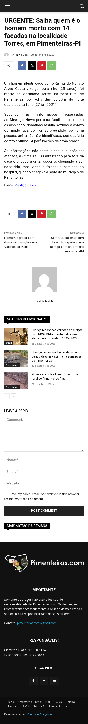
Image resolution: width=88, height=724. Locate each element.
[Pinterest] (41, 65)
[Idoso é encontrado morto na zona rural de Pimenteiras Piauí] (16, 380)
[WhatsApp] (51, 65)
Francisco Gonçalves (39, 714)
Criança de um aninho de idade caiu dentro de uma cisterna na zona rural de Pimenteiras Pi (56, 356)
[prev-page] (7, 396)
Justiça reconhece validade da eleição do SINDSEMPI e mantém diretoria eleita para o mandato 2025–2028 (57, 334)
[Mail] (54, 681)
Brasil (9, 342)
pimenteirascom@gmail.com (37, 623)
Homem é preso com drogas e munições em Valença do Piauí (20, 242)
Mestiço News (25, 185)
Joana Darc (21, 54)
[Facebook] (22, 65)
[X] (32, 65)
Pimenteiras (12, 364)
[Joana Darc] (7, 55)
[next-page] (13, 396)
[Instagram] (44, 681)
